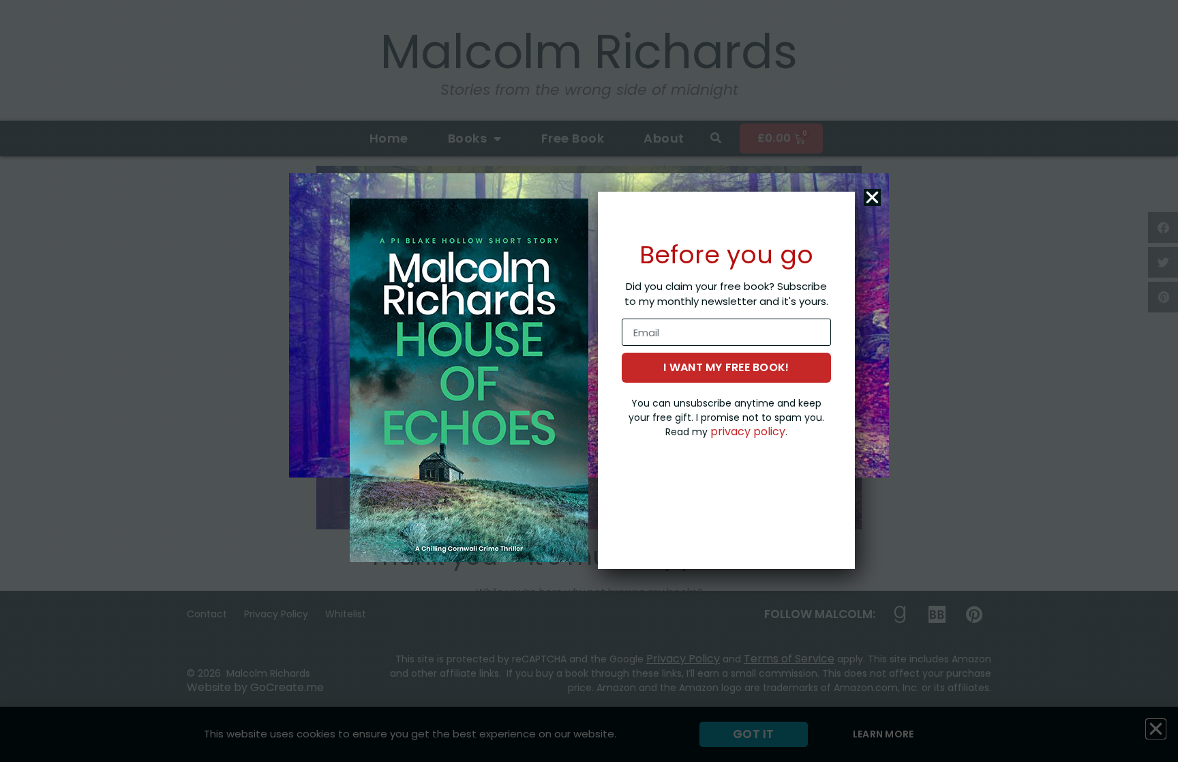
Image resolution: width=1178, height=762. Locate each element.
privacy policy (747, 431)
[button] (872, 197)
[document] (589, 381)
